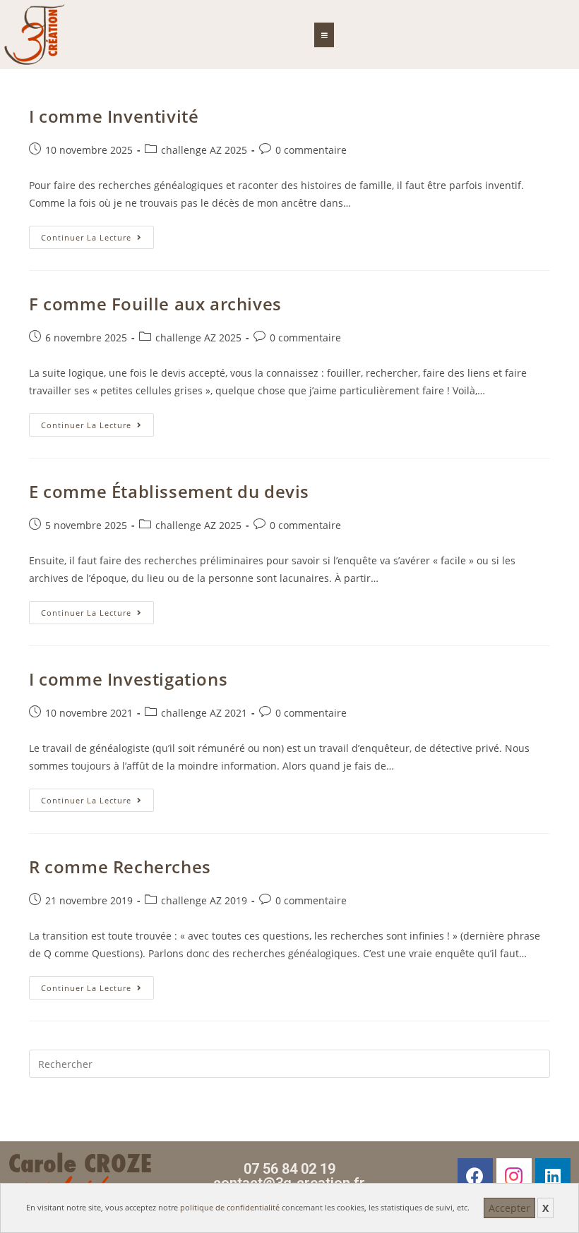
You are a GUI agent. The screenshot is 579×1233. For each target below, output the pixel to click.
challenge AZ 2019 (204, 900)
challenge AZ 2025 (204, 150)
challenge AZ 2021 (204, 712)
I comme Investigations (128, 679)
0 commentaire (311, 150)
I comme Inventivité (113, 116)
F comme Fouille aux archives (155, 303)
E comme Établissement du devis (169, 491)
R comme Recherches (120, 866)
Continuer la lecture (97, 234)
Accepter (509, 1208)
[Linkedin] (553, 1175)
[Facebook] (475, 1175)
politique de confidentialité (230, 1207)
